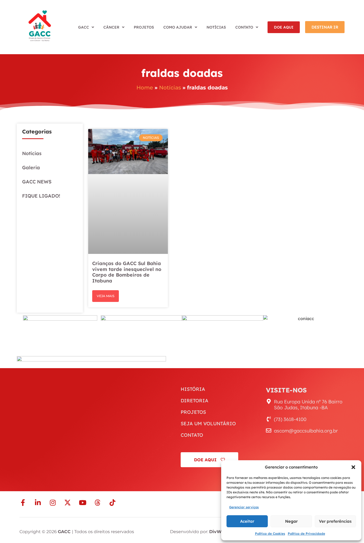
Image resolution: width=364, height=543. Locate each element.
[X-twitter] (67, 502)
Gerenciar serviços (244, 507)
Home (144, 87)
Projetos (144, 27)
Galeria (31, 167)
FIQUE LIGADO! (41, 196)
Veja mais (105, 296)
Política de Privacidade (306, 534)
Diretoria (194, 400)
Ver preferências (335, 521)
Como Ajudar (177, 27)
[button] (353, 467)
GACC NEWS (36, 182)
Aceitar (247, 521)
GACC (83, 27)
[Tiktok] (112, 502)
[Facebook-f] (22, 502)
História (193, 389)
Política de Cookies (270, 534)
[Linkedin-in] (37, 502)
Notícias (216, 27)
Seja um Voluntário (208, 423)
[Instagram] (52, 502)
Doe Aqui (283, 27)
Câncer (111, 27)
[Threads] (97, 502)
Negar (291, 521)
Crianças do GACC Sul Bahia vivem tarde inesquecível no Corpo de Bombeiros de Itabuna (126, 272)
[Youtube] (82, 502)
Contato (244, 27)
